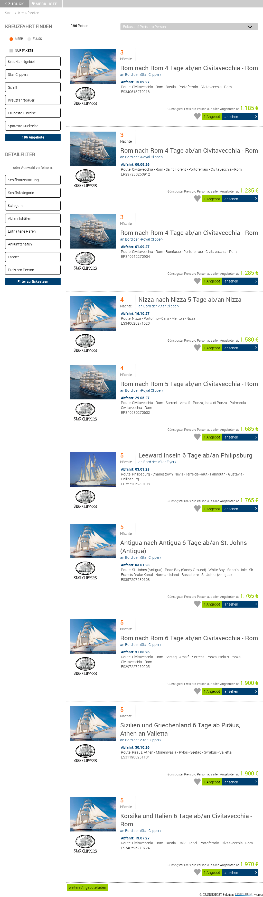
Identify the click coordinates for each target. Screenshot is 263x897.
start (8, 12)
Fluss (37, 38)
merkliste (46, 3)
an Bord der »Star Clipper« (189, 70)
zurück (16, 3)
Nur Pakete (24, 50)
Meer (19, 38)
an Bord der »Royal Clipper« (189, 152)
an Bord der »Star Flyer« (195, 457)
